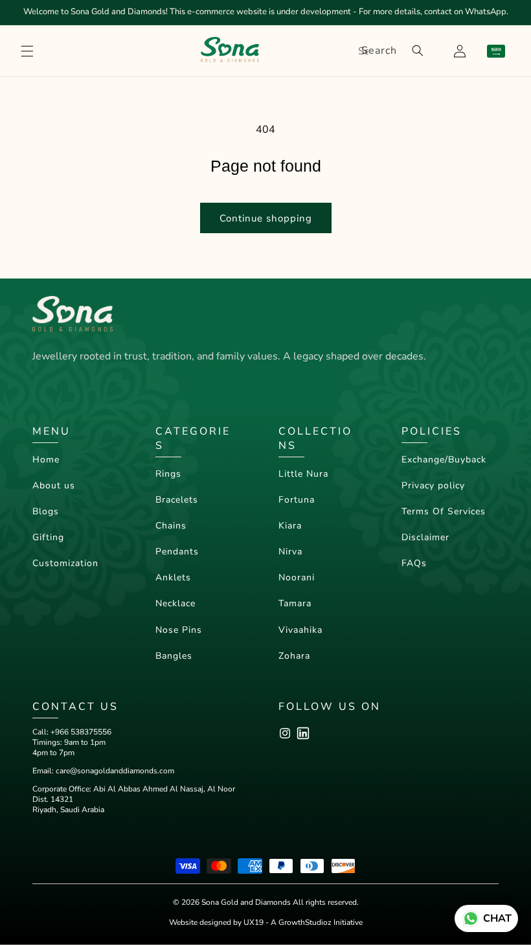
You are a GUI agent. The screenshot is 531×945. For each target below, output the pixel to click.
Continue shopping (266, 218)
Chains (170, 525)
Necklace (175, 603)
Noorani (296, 577)
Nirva (290, 551)
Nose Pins (178, 630)
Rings (168, 474)
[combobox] (390, 50)
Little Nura (303, 474)
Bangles (173, 656)
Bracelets (176, 500)
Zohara (294, 656)
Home (46, 459)
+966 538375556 (81, 732)
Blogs (45, 511)
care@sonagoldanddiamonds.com (115, 771)
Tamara (294, 603)
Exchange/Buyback (443, 459)
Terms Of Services (443, 511)
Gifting (48, 537)
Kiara (290, 525)
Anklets (173, 577)
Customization (65, 563)
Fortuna (296, 500)
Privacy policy (433, 485)
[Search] (417, 50)
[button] (27, 51)
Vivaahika (300, 630)
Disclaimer (425, 537)
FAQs (414, 563)
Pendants (177, 551)
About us (53, 485)
